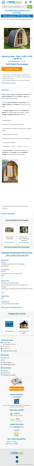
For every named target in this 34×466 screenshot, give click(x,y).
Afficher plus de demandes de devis (11, 307)
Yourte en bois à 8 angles (24, 332)
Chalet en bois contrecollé (9, 238)
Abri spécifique (9, 331)
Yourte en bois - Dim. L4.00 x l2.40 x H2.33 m (24, 238)
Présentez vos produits (9, 375)
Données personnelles (9, 364)
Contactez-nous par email (10, 351)
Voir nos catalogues (16, 388)
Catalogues (5, 370)
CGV (4, 360)
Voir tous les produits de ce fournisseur (17, 247)
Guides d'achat (6, 373)
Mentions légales (7, 362)
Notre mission (6, 358)
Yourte (8, 19)
